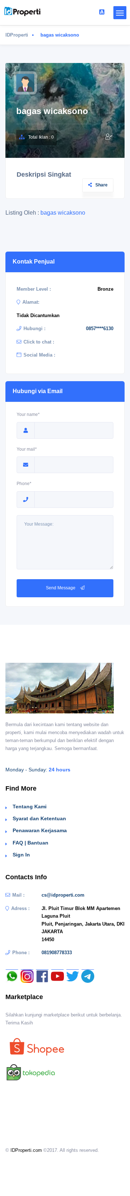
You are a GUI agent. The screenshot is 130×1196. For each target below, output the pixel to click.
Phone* (24, 483)
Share (101, 185)
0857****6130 (99, 328)
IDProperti (16, 35)
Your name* (28, 414)
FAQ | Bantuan (30, 843)
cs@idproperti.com (63, 895)
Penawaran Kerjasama (40, 830)
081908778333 (57, 952)
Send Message (61, 587)
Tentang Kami (30, 806)
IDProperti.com (26, 1150)
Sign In (21, 855)
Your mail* (27, 449)
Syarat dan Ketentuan (39, 818)
